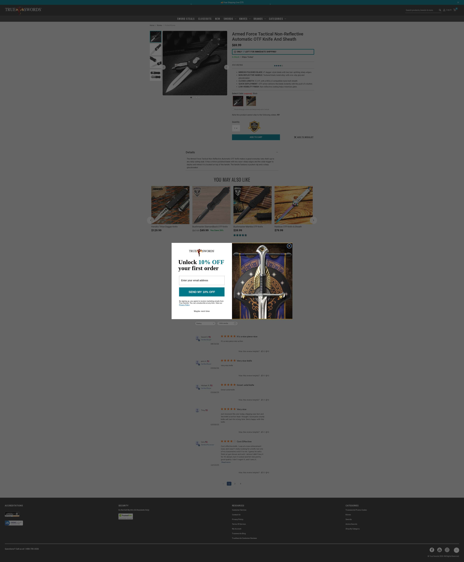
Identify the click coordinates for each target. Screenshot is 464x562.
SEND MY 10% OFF (202, 292)
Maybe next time (202, 311)
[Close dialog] (289, 246)
